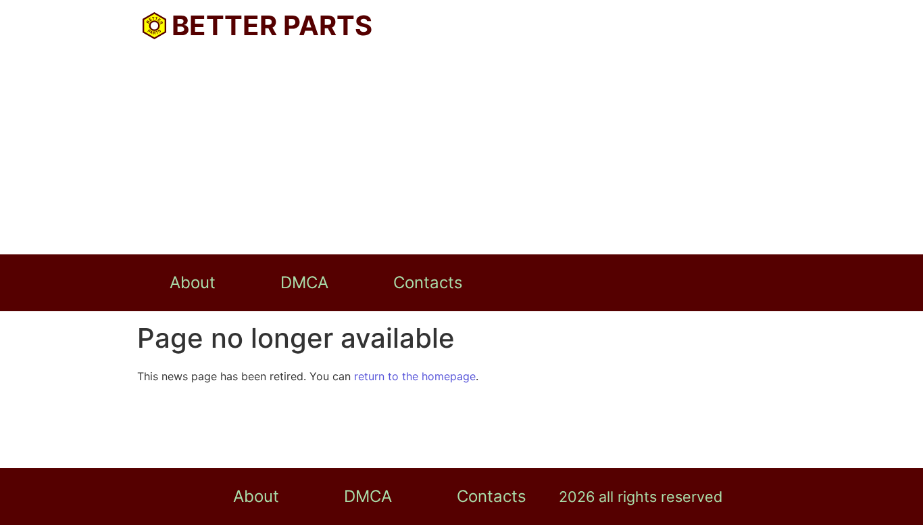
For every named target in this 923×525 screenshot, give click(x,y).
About (193, 282)
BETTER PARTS (272, 25)
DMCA (304, 282)
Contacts (428, 282)
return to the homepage (415, 376)
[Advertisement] (461, 153)
